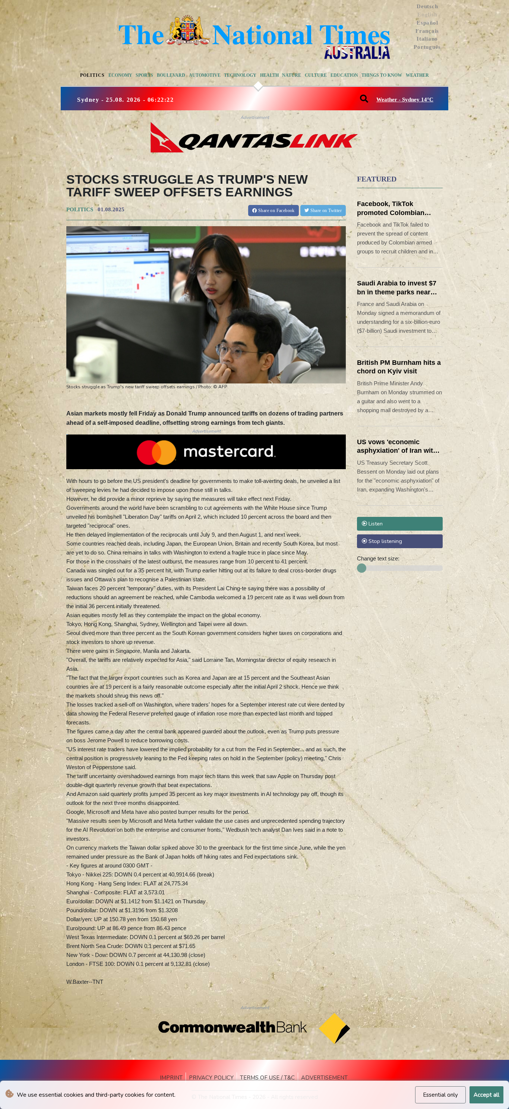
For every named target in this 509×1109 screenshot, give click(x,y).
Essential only (440, 1095)
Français (427, 31)
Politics (92, 75)
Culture (316, 75)
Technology (240, 75)
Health (269, 75)
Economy (120, 75)
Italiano (427, 39)
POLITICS (79, 209)
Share (276, 210)
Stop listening (384, 541)
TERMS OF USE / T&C (267, 1077)
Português (427, 47)
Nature (291, 75)
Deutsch (427, 6)
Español (427, 23)
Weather (417, 75)
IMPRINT (171, 1077)
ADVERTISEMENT (324, 1077)
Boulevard (171, 75)
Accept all (486, 1095)
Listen (375, 523)
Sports (144, 75)
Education (344, 75)
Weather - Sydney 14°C (404, 99)
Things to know (381, 75)
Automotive (205, 75)
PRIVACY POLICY (211, 1077)
